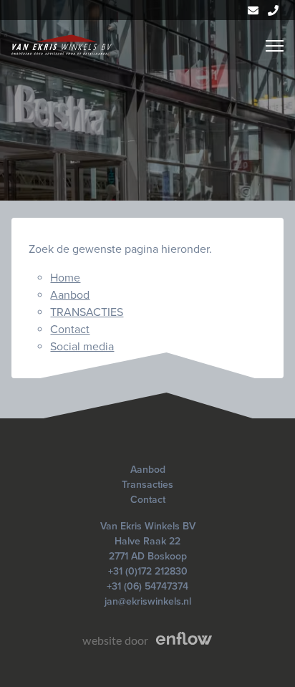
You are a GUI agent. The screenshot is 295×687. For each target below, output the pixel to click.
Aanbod (70, 295)
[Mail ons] (253, 10)
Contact (70, 329)
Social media (82, 347)
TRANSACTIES (86, 312)
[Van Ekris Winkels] (61, 44)
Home (65, 278)
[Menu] (275, 46)
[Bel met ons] (273, 10)
